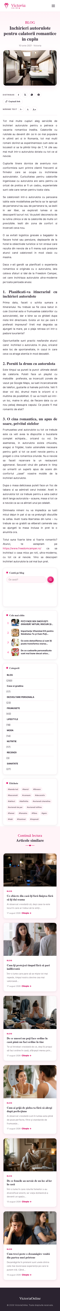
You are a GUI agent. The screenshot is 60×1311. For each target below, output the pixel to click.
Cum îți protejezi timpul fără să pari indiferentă (28, 967)
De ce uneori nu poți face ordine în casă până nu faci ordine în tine (27, 1040)
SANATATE (12, 763)
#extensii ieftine (34, 807)
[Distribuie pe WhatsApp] (32, 95)
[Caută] (50, 579)
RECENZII (11, 752)
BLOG (10, 675)
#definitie (24, 801)
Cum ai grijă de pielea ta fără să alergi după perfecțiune (29, 1109)
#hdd (10, 819)
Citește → (26, 913)
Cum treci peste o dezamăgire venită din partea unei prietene (28, 1255)
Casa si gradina (15, 686)
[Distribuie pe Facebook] (18, 95)
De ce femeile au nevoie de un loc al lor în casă (29, 1182)
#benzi (25, 789)
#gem (44, 813)
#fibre (34, 813)
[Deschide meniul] (53, 6)
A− (21, 109)
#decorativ (40, 795)
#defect (11, 801)
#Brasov (37, 789)
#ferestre (23, 813)
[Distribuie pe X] (25, 95)
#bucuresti (13, 795)
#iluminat (21, 819)
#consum (26, 795)
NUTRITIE (11, 741)
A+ (34, 109)
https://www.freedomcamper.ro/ (22, 548)
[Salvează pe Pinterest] (38, 95)
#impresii (34, 819)
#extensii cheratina (41, 801)
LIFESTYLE (12, 719)
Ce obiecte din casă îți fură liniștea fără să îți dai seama (30, 897)
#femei (11, 813)
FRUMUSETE (13, 708)
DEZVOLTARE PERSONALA (20, 697)
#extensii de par (15, 807)
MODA (10, 730)
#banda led (13, 789)
